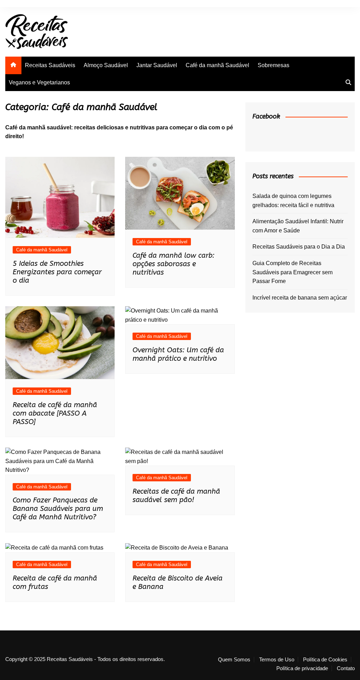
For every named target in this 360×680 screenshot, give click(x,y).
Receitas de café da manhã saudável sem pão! (176, 495)
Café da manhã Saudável (217, 65)
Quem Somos (234, 659)
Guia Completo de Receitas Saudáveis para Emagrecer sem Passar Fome (292, 272)
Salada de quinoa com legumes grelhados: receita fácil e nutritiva (293, 200)
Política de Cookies (325, 659)
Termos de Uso (276, 659)
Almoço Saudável (106, 65)
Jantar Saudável (156, 65)
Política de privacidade (302, 668)
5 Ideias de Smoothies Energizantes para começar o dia (57, 271)
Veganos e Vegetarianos (39, 82)
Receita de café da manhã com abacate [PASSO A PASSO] (55, 413)
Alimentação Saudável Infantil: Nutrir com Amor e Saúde (297, 225)
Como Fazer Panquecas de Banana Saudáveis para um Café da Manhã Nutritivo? (58, 508)
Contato (346, 668)
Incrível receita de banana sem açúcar (299, 298)
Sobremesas (273, 65)
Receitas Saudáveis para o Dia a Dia (298, 247)
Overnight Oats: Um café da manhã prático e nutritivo (178, 354)
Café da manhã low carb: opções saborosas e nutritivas (173, 263)
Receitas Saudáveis (50, 65)
